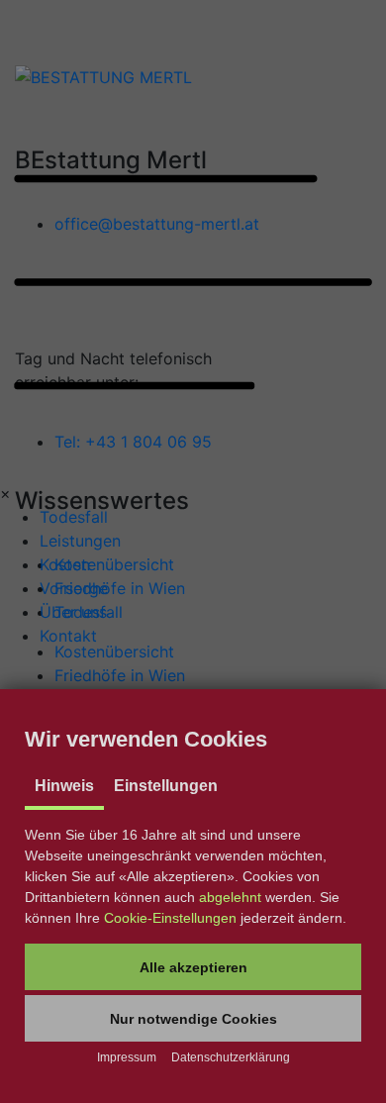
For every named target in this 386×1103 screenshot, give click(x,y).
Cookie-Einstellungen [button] (170, 918)
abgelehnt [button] (230, 897)
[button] (193, 967)
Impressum (126, 1057)
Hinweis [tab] (64, 785)
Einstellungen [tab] (166, 785)
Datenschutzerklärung (230, 1057)
